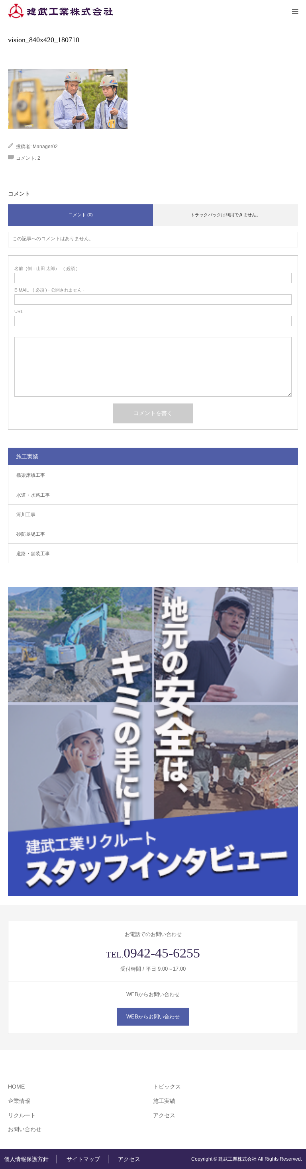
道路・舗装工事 (33, 553)
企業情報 (19, 1101)
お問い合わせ (24, 1129)
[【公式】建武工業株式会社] (60, 11)
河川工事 (25, 514)
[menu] (295, 11)
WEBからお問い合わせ (153, 1017)
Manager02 (45, 146)
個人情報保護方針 (26, 1159)
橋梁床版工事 (30, 475)
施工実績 (164, 1101)
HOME (16, 1086)
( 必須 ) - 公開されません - (49, 290)
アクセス (164, 1115)
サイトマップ (83, 1159)
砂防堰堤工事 (30, 534)
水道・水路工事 (33, 495)
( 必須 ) (46, 268)
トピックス (167, 1086)
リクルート (22, 1115)
